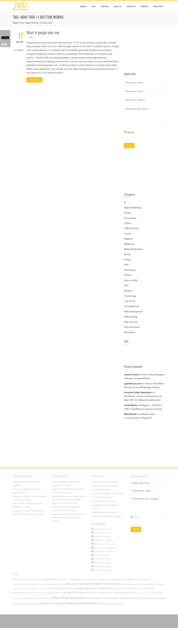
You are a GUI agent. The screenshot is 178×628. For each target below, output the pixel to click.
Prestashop (130, 269)
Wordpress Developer (51, 603)
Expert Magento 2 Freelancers (104, 512)
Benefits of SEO (35, 579)
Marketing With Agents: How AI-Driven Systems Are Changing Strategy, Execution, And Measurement (68, 499)
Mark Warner (130, 414)
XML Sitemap (101, 620)
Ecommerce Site (64, 579)
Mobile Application (133, 249)
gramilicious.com (132, 383)
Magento (128, 238)
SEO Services (79, 592)
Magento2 (129, 243)
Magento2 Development (142, 579)
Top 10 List (129, 301)
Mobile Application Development (93, 588)
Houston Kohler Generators (138, 392)
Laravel (127, 233)
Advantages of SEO (21, 579)
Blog (94, 6)
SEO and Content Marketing (39, 593)
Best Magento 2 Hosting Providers (106, 516)
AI (125, 202)
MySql (127, 254)
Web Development (133, 311)
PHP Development (119, 588)
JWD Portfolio (131, 228)
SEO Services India (94, 593)
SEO (30, 37)
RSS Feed (113, 620)
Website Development (155, 598)
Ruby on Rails (131, 280)
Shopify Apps (107, 592)
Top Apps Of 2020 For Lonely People (107, 493)
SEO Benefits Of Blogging (60, 592)
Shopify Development (122, 592)
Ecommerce (130, 218)
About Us (117, 6)
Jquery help (109, 579)
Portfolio (105, 6)
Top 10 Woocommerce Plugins (104, 485)
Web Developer (45, 598)
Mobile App (56, 589)
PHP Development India (136, 589)
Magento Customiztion (58, 584)
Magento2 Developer (123, 579)
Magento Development (106, 584)
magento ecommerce (20, 589)
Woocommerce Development (26, 603)
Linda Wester (130, 405)
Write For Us (158, 6)
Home (15, 23)
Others (127, 259)
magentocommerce (21, 584)
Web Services (130, 321)
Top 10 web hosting (20, 598)
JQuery (127, 223)
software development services (142, 593)
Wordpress (129, 332)
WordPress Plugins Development (109, 604)
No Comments (18, 50)
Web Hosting (130, 316)
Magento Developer (78, 584)
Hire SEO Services (99, 579)
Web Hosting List (136, 598)
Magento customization (40, 584)
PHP (126, 264)
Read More (34, 79)
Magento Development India (131, 584)
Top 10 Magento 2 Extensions (104, 482)
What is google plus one (42, 32)
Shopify (128, 290)
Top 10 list (158, 592)
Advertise (144, 6)
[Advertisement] (144, 51)
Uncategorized (131, 306)
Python (127, 275)
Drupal (127, 212)
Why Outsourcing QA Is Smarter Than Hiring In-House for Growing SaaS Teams (68, 517)
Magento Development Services (153, 584)
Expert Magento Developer (81, 579)
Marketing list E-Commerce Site (40, 589)
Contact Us (131, 6)
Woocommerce (132, 326)
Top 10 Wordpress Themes (103, 501)
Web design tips (33, 598)
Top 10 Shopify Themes (102, 497)
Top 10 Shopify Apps (100, 489)
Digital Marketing (132, 207)
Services (83, 6)
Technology (130, 295)
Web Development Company (97, 598)
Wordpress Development (80, 603)
